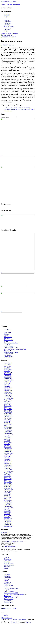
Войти (6, 615)
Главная (6, 20)
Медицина (7, 338)
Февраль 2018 (8, 518)
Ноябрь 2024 (7, 395)
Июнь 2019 (7, 494)
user (14, 45)
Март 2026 (7, 371)
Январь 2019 (7, 501)
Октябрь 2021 (8, 451)
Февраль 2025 (8, 390)
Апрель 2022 (7, 442)
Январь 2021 (7, 465)
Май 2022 (7, 441)
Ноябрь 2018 (7, 504)
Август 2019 (7, 491)
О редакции (7, 21)
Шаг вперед (7, 355)
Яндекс (14, 36)
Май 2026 (7, 368)
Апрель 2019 (7, 497)
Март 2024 (7, 407)
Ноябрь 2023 (7, 413)
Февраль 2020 (8, 482)
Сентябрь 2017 (8, 526)
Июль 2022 (7, 438)
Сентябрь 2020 (8, 471)
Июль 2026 (7, 365)
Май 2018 (7, 514)
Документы (7, 23)
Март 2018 (7, 517)
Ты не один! (7, 350)
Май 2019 (7, 495)
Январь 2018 (7, 520)
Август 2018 (7, 509)
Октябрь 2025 (8, 378)
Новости (6, 24)
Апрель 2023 (7, 424)
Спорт (6, 335)
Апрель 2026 (7, 369)
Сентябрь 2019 (8, 489)
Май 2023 (7, 422)
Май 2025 (7, 386)
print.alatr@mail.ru (10, 546)
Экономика (7, 332)
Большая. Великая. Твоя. (11, 343)
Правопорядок (8, 356)
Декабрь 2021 (8, 448)
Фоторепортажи (8, 26)
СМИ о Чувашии (9, 346)
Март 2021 (7, 462)
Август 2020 (7, 473)
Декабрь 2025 (8, 375)
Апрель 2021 (7, 460)
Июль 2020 (7, 474)
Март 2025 (7, 389)
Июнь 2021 (7, 457)
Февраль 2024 (8, 409)
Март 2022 (7, 444)
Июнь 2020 (7, 476)
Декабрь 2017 (8, 521)
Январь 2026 (7, 374)
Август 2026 (7, 363)
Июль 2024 (7, 401)
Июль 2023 (7, 419)
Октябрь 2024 (8, 396)
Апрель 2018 (7, 515)
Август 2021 (7, 454)
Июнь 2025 (7, 384)
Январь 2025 (7, 392)
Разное (6, 341)
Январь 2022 (7, 447)
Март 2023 (7, 425)
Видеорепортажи (9, 27)
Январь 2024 (7, 410)
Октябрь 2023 (8, 415)
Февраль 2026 (8, 372)
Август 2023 (7, 418)
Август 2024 (7, 400)
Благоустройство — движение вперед (15, 349)
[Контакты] (5, 532)
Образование (8, 337)
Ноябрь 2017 (7, 523)
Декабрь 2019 (8, 485)
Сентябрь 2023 (8, 416)
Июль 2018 (7, 511)
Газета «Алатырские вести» (11, 5)
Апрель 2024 (7, 406)
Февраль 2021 (8, 463)
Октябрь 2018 (8, 506)
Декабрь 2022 (8, 430)
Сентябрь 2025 (8, 380)
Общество (7, 329)
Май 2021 (7, 459)
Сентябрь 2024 (8, 398)
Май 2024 (7, 404)
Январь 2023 (7, 428)
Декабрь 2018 (8, 503)
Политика (7, 331)
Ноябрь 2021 (7, 450)
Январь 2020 (7, 483)
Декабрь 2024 (8, 393)
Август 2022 (7, 436)
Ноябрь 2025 (7, 377)
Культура (3, 36)
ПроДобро (7, 344)
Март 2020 (7, 480)
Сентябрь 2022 (8, 434)
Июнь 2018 (7, 512)
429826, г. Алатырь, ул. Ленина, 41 (15, 541)
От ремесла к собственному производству (17, 107)
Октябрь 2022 (8, 433)
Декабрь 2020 (8, 466)
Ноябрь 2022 (7, 431)
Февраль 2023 (8, 427)
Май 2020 (7, 477)
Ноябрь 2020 (7, 468)
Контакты (7, 29)
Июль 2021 (7, 456)
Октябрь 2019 (8, 488)
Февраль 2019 (8, 500)
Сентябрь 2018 (8, 508)
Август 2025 (7, 381)
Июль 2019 (7, 492)
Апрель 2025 (7, 387)
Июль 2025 (7, 383)
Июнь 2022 (7, 439)
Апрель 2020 (7, 479)
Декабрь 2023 (8, 412)
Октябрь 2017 (8, 524)
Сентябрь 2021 (8, 453)
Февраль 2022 (8, 445)
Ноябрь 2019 (7, 486)
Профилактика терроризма (8, 608)
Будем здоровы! (8, 353)
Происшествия (8, 340)
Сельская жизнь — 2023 (11, 347)
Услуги (6, 31)
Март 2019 (7, 498)
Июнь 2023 (7, 421)
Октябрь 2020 (8, 469)
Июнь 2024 (7, 403)
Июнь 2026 (7, 366)
